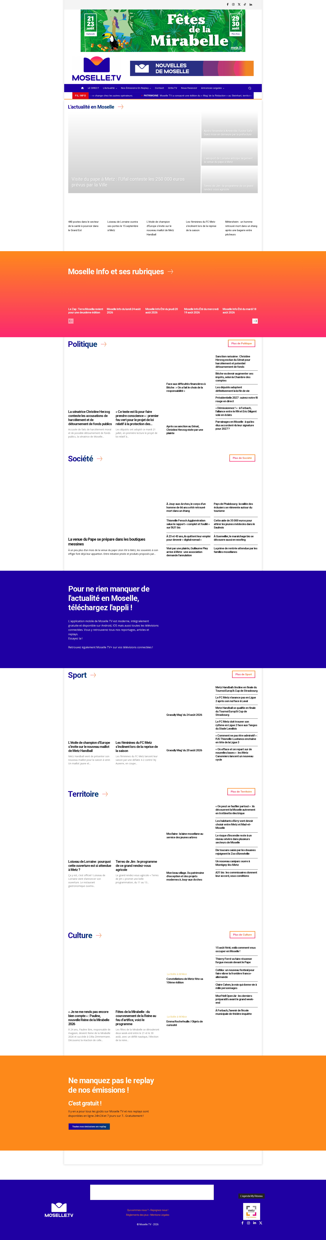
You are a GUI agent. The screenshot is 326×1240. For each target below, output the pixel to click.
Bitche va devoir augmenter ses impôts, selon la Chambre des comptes (234, 377)
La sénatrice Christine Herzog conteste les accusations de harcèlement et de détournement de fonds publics (90, 418)
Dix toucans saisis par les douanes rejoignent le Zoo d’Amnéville (235, 851)
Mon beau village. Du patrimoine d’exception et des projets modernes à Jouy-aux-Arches (185, 876)
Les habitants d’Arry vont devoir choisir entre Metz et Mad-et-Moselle (234, 824)
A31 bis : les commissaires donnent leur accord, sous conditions (236, 874)
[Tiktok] (245, 5)
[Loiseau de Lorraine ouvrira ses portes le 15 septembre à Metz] (123, 209)
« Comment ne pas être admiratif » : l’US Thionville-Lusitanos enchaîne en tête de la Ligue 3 (236, 739)
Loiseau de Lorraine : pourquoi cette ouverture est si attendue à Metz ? (89, 866)
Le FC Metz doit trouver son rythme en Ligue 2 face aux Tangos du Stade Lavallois (236, 725)
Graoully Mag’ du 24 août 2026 (184, 714)
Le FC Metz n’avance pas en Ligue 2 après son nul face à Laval (235, 699)
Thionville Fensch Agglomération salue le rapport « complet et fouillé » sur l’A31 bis (188, 524)
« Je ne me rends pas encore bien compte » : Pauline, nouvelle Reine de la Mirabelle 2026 (88, 1018)
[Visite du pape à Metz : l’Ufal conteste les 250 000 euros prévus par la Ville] (134, 152)
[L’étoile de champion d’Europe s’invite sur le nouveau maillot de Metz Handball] (163, 209)
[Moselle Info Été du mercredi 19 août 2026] (201, 292)
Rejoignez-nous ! (159, 1210)
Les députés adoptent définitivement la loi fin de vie (232, 389)
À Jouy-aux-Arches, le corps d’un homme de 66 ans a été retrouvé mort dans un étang (186, 507)
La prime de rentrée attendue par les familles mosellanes (235, 550)
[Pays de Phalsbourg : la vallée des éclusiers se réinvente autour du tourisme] (236, 484)
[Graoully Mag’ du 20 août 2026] (187, 733)
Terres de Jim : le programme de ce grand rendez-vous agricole (136, 866)
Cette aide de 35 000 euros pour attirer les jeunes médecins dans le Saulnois (234, 524)
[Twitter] (239, 5)
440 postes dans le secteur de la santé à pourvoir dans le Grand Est (83, 226)
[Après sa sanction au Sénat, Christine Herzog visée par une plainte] (187, 409)
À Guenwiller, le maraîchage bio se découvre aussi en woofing (233, 538)
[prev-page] (71, 321)
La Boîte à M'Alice (177, 974)
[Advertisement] (152, 1192)
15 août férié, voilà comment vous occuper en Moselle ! (235, 949)
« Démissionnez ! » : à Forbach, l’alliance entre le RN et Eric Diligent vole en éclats (236, 411)
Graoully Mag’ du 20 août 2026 (184, 750)
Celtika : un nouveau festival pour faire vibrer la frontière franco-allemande (234, 973)
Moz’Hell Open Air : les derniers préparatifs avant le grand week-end (234, 999)
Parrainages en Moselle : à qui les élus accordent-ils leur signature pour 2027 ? (234, 425)
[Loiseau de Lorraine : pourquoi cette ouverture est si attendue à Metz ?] (90, 831)
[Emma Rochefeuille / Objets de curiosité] (187, 1000)
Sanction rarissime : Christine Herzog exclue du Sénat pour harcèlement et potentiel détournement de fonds (232, 361)
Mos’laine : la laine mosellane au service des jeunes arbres (184, 835)
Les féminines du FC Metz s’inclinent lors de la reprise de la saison (201, 226)
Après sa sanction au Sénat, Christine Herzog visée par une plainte (184, 430)
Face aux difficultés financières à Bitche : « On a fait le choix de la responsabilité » (185, 387)
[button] (250, 88)
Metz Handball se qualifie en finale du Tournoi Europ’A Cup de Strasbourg (235, 711)
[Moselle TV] (96, 68)
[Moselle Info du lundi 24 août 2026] (124, 292)
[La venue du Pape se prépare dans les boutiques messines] (114, 502)
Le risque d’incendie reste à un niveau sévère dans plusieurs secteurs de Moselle (233, 839)
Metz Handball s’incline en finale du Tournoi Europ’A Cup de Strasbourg (236, 689)
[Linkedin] (251, 5)
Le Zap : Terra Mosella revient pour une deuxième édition (85, 310)
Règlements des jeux (137, 1215)
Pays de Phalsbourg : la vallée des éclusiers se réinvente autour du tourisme (233, 507)
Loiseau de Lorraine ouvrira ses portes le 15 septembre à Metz (122, 226)
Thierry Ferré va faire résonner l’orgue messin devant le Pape (233, 960)
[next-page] (255, 321)
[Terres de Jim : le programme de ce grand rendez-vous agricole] (229, 179)
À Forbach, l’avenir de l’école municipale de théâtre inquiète (233, 1012)
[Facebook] (228, 5)
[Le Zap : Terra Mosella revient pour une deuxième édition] (85, 292)
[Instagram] (233, 5)
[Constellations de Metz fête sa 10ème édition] (187, 957)
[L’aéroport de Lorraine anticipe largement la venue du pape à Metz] (229, 152)
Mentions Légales (159, 1215)
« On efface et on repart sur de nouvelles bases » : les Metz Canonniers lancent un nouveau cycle (234, 754)
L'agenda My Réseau (251, 1196)
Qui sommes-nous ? (138, 1210)
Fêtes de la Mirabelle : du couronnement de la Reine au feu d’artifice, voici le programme (136, 1018)
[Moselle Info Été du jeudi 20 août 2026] (162, 292)
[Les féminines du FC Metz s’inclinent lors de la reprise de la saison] (202, 209)
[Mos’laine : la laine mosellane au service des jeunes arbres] (187, 817)
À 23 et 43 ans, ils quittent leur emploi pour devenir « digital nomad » (188, 538)
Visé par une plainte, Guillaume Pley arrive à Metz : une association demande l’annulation (187, 552)
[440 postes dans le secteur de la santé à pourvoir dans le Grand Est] (84, 209)
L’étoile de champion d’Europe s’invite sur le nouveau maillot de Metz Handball (89, 747)
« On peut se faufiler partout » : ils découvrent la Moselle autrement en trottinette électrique (235, 810)
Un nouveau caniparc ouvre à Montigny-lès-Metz (232, 863)
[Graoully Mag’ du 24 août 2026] (187, 698)
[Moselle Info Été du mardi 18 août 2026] (240, 292)
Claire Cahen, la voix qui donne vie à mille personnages (236, 986)
